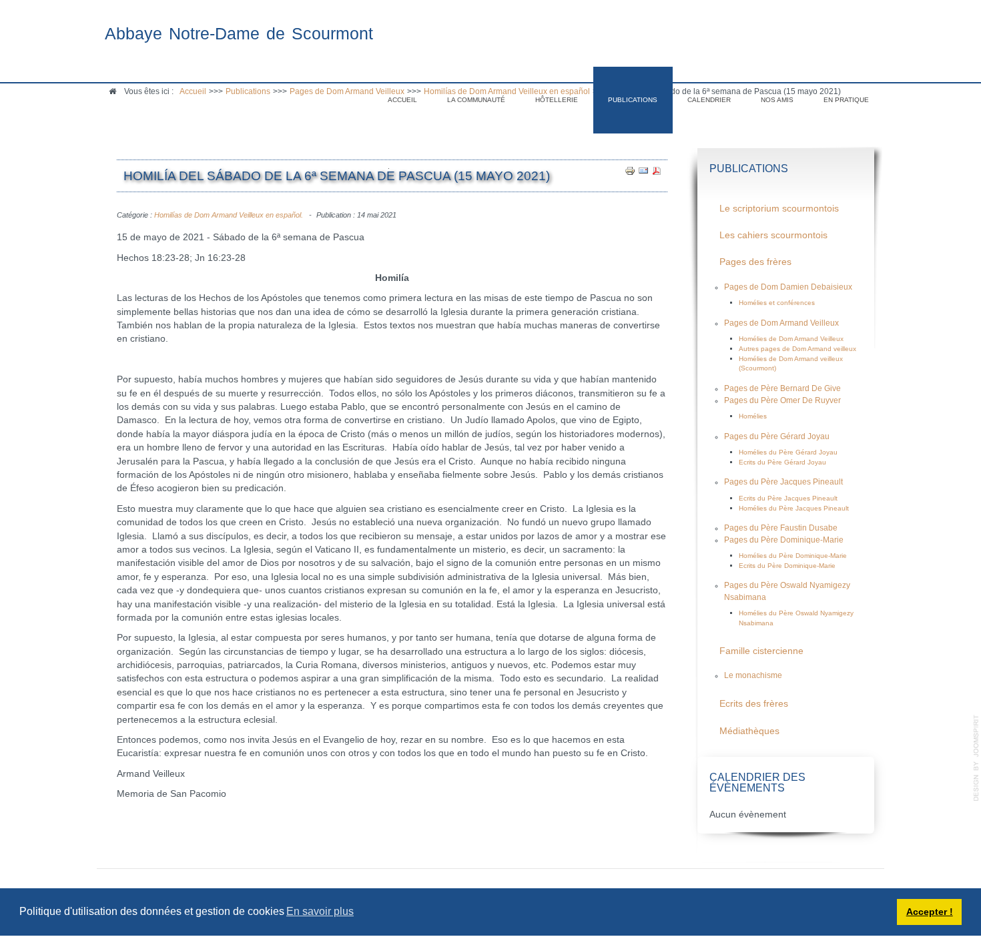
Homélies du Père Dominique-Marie (793, 555)
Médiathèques (749, 731)
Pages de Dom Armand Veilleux (781, 323)
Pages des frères (755, 262)
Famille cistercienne (761, 651)
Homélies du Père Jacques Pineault (794, 508)
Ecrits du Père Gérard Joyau (782, 462)
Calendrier (709, 99)
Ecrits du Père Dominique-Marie (787, 565)
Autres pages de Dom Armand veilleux (797, 348)
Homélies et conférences (777, 302)
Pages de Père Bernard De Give (782, 388)
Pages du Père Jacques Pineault (783, 482)
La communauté (476, 99)
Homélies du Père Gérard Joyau (788, 452)
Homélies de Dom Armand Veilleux (791, 338)
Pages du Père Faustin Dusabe (781, 528)
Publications (632, 99)
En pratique (846, 99)
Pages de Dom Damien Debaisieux (788, 287)
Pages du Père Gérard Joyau (777, 436)
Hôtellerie (556, 99)
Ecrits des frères (753, 704)
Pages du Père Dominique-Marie (784, 540)
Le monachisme (753, 675)
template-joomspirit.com (976, 758)
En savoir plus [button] (320, 911)
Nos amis (777, 99)
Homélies (753, 416)
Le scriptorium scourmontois (779, 209)
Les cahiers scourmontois (773, 235)
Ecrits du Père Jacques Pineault (788, 498)
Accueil (402, 99)
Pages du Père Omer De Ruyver (782, 400)
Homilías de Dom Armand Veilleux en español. (228, 215)
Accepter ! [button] (929, 911)
